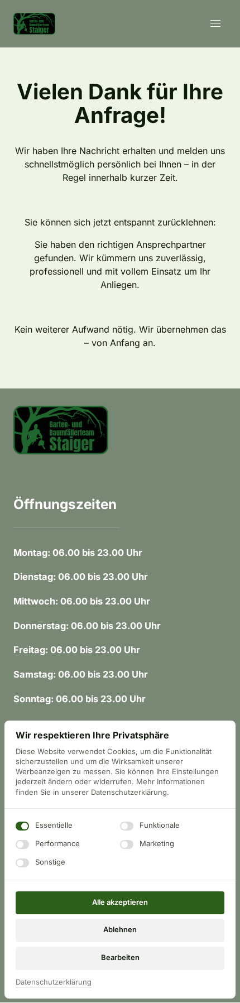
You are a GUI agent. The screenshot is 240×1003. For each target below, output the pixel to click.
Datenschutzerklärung (54, 982)
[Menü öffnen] (218, 24)
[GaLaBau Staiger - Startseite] (34, 23)
